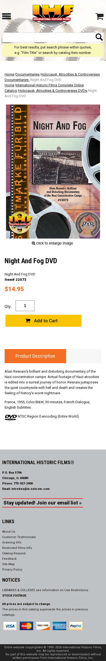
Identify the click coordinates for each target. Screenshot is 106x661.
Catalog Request (14, 553)
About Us (8, 531)
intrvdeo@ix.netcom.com (30, 489)
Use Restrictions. (76, 590)
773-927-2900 (23, 483)
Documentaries (27, 74)
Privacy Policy (12, 569)
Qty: (8, 306)
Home (9, 74)
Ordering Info (11, 542)
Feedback (9, 559)
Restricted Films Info (17, 548)
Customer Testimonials (19, 537)
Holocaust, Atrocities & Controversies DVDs (52, 91)
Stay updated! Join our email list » (43, 503)
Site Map (8, 564)
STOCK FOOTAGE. (14, 595)
